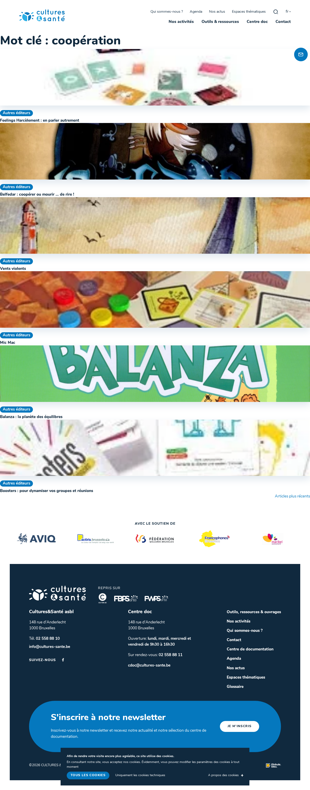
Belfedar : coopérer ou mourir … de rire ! (37, 195)
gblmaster (275, 12)
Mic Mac (7, 343)
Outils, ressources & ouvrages (254, 612)
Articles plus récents (292, 496)
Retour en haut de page (300, 38)
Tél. (44, 639)
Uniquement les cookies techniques (140, 775)
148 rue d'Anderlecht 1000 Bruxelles (47, 625)
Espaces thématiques (249, 12)
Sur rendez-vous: (155, 655)
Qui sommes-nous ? (166, 12)
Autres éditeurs (16, 113)
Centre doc (257, 22)
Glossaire (235, 687)
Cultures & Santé (57, 593)
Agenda (196, 12)
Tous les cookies (88, 775)
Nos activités (181, 22)
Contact (283, 22)
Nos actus (217, 12)
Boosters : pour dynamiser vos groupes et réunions (46, 491)
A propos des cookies (223, 775)
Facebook (63, 660)
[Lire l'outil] (155, 77)
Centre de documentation (250, 649)
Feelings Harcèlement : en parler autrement (39, 121)
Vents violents (13, 269)
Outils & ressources (220, 22)
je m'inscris (240, 726)
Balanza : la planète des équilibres (31, 417)
